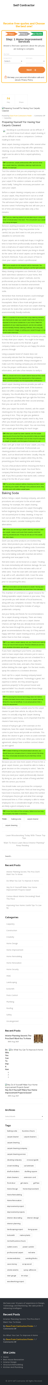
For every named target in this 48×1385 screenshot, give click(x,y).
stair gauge (11, 1275)
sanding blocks (31, 1258)
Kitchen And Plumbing (13, 1367)
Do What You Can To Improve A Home (22, 881)
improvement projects (16, 1212)
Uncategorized (12, 1021)
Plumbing (10, 1002)
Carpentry (7, 118)
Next (32, 70)
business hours (28, 1131)
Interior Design (10, 1362)
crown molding (13, 1166)
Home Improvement (14, 950)
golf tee (36, 1183)
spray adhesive (30, 1270)
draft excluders (13, 1171)
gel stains (24, 1183)
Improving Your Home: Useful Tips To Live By (23, 906)
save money (12, 1264)
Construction (11, 930)
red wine (31, 1252)
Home (5, 1357)
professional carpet (15, 1252)
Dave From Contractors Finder (21, 116)
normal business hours (16, 1241)
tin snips (24, 1275)
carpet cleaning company (17, 1148)
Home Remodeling (14, 956)
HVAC (8, 976)
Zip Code (6, 54)
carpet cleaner (33, 819)
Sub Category (29, 58)
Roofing (9, 1008)
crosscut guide (32, 1160)
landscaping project (15, 1229)
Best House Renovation (13, 1359)
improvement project (15, 1206)
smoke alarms (12, 1270)
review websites (13, 1258)
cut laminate (29, 1166)
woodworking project (15, 1281)
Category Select (8, 58)
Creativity (10, 937)
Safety (9, 1014)
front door (11, 1183)
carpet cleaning (11, 825)
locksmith (10, 989)
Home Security (12, 969)
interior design (33, 1218)
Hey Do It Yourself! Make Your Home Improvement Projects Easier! (21, 888)
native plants (25, 1235)
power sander (28, 1247)
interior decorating (14, 1218)
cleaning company (14, 1160)
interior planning (13, 1223)
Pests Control (12, 995)
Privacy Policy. (27, 80)
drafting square (31, 1171)
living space (32, 1229)
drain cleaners (13, 1177)
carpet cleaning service (16, 1154)
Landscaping (11, 982)
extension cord (30, 1177)
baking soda (16, 819)
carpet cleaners (30, 1137)
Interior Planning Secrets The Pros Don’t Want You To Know (23, 873)
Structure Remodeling (13, 1364)
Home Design (12, 943)
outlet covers (12, 1247)
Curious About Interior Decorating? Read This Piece (23, 897)
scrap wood (26, 1264)
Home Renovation (14, 963)
